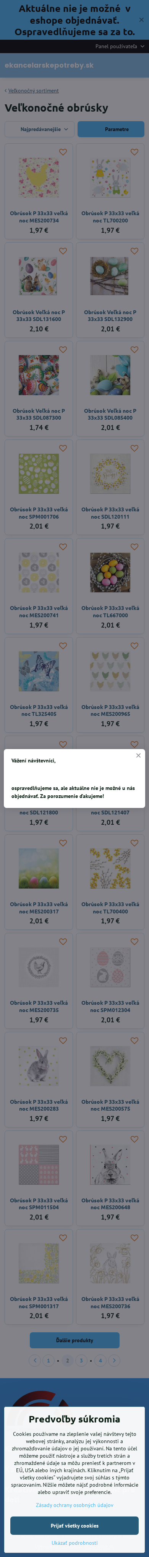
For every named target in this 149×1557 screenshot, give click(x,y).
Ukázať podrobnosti (75, 1542)
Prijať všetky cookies (75, 1525)
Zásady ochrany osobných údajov (74, 1505)
